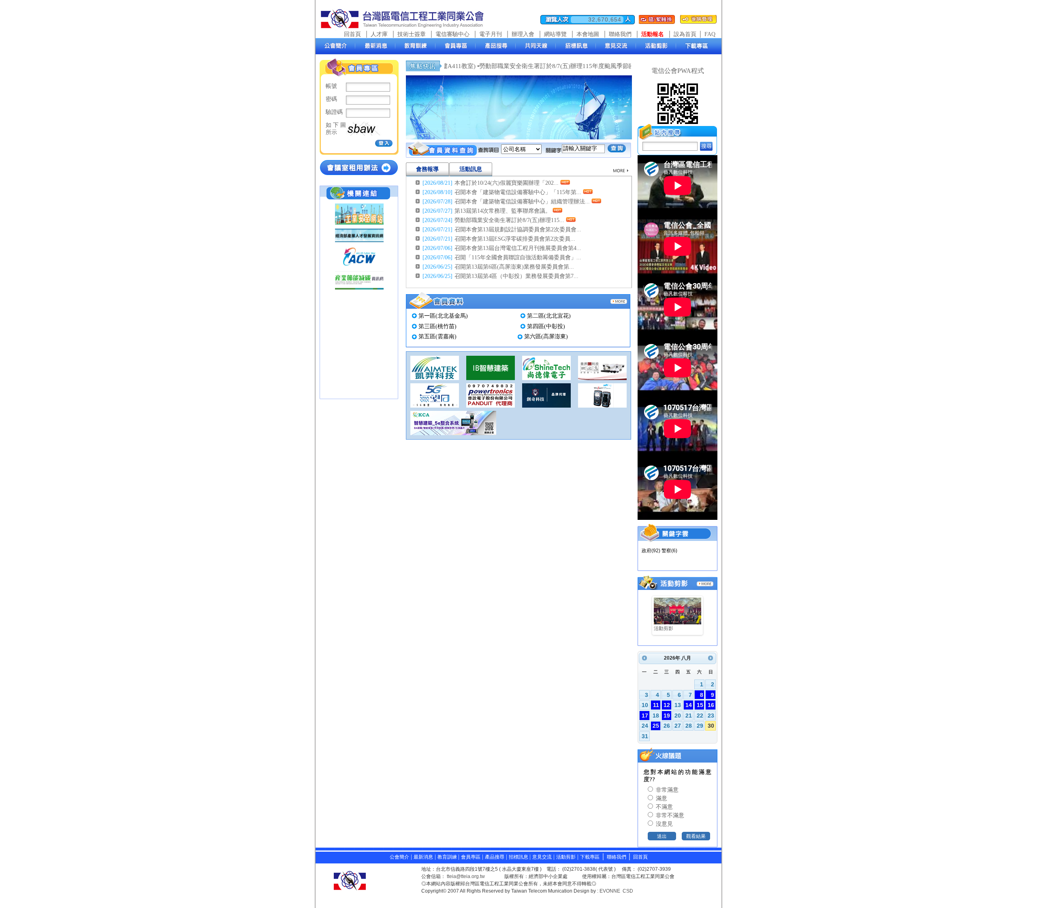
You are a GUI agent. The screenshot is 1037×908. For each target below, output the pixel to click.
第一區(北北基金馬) (443, 316)
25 (656, 725)
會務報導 (427, 169)
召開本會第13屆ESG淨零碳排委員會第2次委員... (514, 239)
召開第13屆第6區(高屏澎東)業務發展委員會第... (514, 267)
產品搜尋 (494, 857)
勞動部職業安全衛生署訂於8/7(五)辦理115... (509, 220)
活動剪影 (566, 857)
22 (700, 715)
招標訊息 (519, 857)
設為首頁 (685, 34)
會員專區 (470, 857)
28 (688, 725)
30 (711, 725)
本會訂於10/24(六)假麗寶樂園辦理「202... (506, 183)
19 (667, 715)
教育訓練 (447, 857)
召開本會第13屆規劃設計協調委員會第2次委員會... (517, 229)
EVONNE (610, 891)
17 (645, 715)
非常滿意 (666, 790)
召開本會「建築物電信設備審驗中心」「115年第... (517, 192)
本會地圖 (587, 34)
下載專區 (590, 857)
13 (677, 705)
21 (688, 715)
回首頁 (352, 34)
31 (645, 736)
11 (656, 705)
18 (656, 715)
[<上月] (644, 658)
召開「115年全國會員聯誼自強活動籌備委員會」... (517, 257)
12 (667, 705)
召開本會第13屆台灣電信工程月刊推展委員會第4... (517, 248)
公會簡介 (399, 857)
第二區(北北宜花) (549, 316)
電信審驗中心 (452, 34)
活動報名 (652, 34)
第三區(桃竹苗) (437, 326)
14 (688, 705)
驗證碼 (334, 112)
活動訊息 (470, 169)
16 (711, 705)
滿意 (660, 798)
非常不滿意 (669, 815)
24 (645, 725)
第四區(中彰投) (546, 326)
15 (700, 705)
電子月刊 (490, 34)
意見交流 (542, 857)
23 (711, 715)
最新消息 (423, 857)
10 (645, 705)
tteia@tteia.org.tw (466, 876)
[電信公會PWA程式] (677, 122)
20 (677, 715)
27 (677, 725)
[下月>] (710, 658)
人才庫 (379, 34)
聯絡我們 (620, 34)
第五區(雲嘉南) (437, 336)
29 (700, 725)
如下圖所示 (336, 128)
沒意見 (663, 824)
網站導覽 (555, 34)
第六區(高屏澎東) (546, 336)
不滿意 (663, 807)
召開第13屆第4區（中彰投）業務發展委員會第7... (516, 276)
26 (667, 725)
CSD (628, 891)
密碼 (331, 99)
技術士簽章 (411, 34)
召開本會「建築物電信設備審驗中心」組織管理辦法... (522, 202)
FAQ (709, 34)
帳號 (331, 86)
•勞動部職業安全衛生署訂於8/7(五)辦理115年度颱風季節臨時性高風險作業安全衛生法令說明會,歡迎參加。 (584, 66)
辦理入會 (523, 34)
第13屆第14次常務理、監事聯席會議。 (502, 211)
